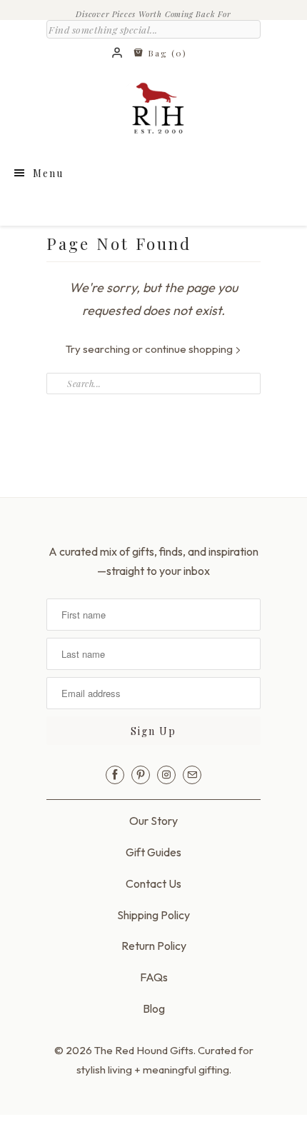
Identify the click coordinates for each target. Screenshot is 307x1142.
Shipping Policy (153, 915)
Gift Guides (153, 852)
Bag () (165, 53)
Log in (118, 53)
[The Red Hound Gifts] (153, 111)
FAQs (154, 977)
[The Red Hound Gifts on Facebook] (115, 775)
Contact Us (153, 883)
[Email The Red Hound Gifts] (192, 775)
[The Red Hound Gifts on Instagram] (166, 775)
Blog (154, 1008)
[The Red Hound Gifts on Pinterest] (140, 775)
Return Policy (153, 945)
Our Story (153, 820)
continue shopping (190, 349)
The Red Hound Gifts (143, 1050)
